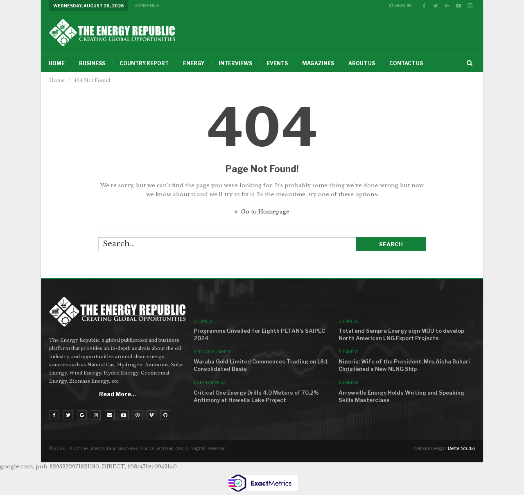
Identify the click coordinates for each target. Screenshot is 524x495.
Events (277, 63)
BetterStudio (461, 448)
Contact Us (406, 63)
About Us (361, 63)
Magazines (318, 63)
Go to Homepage (264, 211)
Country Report (144, 63)
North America (210, 382)
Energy (193, 63)
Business (92, 63)
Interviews (235, 63)
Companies (147, 5)
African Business (212, 352)
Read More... (117, 394)
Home (57, 63)
